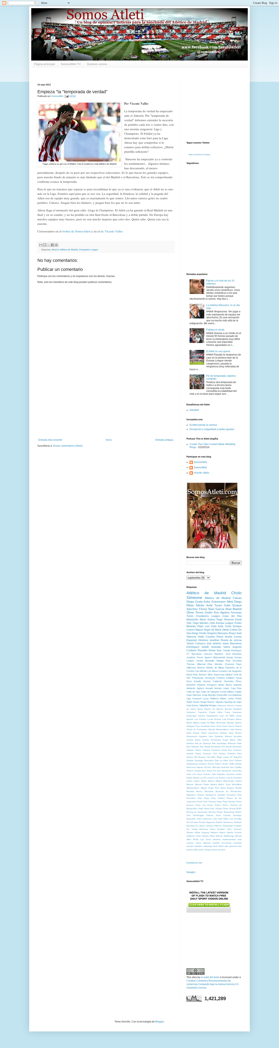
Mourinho (191, 685)
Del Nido (211, 757)
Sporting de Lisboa (195, 826)
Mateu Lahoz (227, 698)
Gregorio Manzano (217, 633)
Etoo (231, 760)
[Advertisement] (105, 404)
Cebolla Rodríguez (232, 650)
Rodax (220, 812)
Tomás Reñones (199, 829)
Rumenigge (198, 815)
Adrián (200, 605)
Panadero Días (234, 795)
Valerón (229, 832)
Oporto (238, 723)
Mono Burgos (227, 788)
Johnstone (226, 771)
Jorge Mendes (209, 695)
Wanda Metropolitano (218, 729)
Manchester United (232, 781)
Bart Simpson (192, 746)
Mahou (211, 781)
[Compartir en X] (49, 245)
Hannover (191, 767)
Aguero (208, 657)
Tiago (219, 619)
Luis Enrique (228, 719)
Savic (213, 726)
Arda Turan (214, 605)
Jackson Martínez (213, 654)
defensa (207, 843)
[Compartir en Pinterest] (56, 245)
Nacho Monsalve (204, 791)
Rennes (212, 812)
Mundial (190, 791)
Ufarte (197, 832)
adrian (221, 685)
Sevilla (228, 636)
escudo (189, 846)
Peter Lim (200, 805)
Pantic (238, 698)
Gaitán (238, 691)
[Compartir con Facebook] (52, 245)
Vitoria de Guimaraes (196, 729)
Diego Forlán (199, 633)
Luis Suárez (219, 778)
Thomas (190, 664)
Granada (216, 647)
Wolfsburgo (229, 836)
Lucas (206, 698)
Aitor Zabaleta (216, 736)
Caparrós (202, 712)
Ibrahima (225, 767)
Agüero (200, 688)
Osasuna (229, 664)
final (215, 846)
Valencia (191, 636)
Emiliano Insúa (234, 678)
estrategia (208, 846)
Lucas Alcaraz (214, 719)
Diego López (223, 757)
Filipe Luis (203, 626)
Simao (211, 650)
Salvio (226, 647)
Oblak (225, 629)
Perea (220, 636)
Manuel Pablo (202, 784)
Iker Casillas (236, 767)
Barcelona (236, 643)
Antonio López (221, 688)
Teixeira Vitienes (214, 826)
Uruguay (205, 832)
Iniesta (198, 771)
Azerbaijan (222, 743)
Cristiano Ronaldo (196, 650)
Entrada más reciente (50, 439)
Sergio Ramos (207, 702)
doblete (216, 843)
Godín (209, 612)
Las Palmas (200, 719)
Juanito (206, 774)
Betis (219, 650)
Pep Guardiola (203, 726)
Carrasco (237, 750)
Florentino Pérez (233, 681)
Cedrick (189, 753)
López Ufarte (200, 781)
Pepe (219, 801)
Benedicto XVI (218, 746)
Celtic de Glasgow (210, 691)
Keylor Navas (192, 778)
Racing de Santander (197, 812)
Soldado (238, 822)
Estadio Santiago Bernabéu (200, 760)
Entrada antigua (164, 439)
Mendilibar (237, 784)
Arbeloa (190, 743)
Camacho (215, 750)
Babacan (232, 743)
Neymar (230, 723)
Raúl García (216, 609)
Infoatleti (194, 410)
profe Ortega (205, 849)
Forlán (238, 623)
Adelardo (190, 688)
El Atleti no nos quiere (218, 351)
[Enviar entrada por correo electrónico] (66, 96)
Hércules (216, 767)
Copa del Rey (232, 616)
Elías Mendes (215, 664)
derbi (188, 733)
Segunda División (214, 822)
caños (198, 843)
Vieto (198, 836)
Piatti (200, 808)
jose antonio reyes (218, 643)
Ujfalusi (228, 674)
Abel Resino (235, 733)
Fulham (238, 760)
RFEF (239, 808)
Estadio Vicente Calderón (208, 681)
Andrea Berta (193, 740)
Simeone (229, 619)
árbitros (223, 733)
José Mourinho (233, 654)
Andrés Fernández (211, 740)
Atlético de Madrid (69, 249)
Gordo (225, 764)
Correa (238, 636)
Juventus (230, 774)
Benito (229, 746)
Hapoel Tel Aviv (203, 767)
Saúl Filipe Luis (225, 819)
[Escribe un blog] (45, 245)
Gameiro (203, 764)
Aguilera (203, 736)
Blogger (159, 1021)
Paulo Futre (202, 801)
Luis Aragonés (234, 671)
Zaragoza (212, 685)
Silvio (210, 674)
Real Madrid (233, 609)
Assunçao (210, 678)
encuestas (226, 843)
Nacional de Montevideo (228, 791)
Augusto (237, 647)
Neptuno (201, 685)
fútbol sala (223, 846)
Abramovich (192, 736)
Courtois (210, 636)
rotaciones (213, 733)
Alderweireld (219, 657)
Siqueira (219, 702)
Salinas (209, 815)
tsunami (221, 849)
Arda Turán (224, 626)
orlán (195, 849)
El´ (231, 757)
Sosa (219, 726)
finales (196, 733)
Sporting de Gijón (233, 702)
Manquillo (209, 660)
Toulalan (221, 829)
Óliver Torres (194, 612)
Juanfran (214, 640)
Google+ (191, 872)
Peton (210, 805)
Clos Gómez (219, 753)
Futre (227, 712)
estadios (198, 846)
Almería (55, 249)
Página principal (44, 64)
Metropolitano (192, 788)
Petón (225, 805)
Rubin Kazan (192, 702)
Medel (189, 723)
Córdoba (231, 753)
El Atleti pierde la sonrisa (203, 425)
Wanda (219, 836)
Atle (214, 743)
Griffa (231, 764)
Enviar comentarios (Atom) (68, 445)
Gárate (238, 764)
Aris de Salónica (203, 743)
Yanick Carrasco (195, 643)
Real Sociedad (234, 660)
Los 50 (203, 778)
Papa (206, 798)
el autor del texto (210, 977)
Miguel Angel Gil (201, 723)
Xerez (208, 839)
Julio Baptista (218, 774)
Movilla (238, 788)
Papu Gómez (218, 798)
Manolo (189, 784)
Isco (204, 771)
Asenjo (229, 657)
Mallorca (214, 698)
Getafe (205, 647)
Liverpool (196, 698)
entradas (237, 843)
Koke (207, 601)
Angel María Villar (232, 740)
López (189, 781)
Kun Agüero (222, 612)
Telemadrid (228, 826)
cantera (190, 843)
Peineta (212, 801)
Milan (212, 723)
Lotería (210, 778)
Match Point (224, 784)
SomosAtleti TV (71, 64)
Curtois (234, 629)
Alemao (228, 736)
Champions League (88, 249)
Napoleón (191, 795)
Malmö (219, 781)
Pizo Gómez (216, 808)
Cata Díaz (236, 688)
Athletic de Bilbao (215, 667)
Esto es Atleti (221, 760)
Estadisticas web (194, 863)
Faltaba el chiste (215, 329)
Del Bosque (200, 757)
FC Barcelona (194, 654)
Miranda (191, 626)
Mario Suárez (207, 619)
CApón (198, 750)
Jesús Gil (211, 771)
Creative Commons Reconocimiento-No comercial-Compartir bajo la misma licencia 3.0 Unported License (212, 984)
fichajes (213, 705)
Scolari (202, 822)
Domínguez (192, 647)
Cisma (212, 712)
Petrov (218, 805)
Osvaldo (221, 795)
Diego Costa (194, 601)
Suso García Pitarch (232, 726)
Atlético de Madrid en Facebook (199, 155)
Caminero (190, 712)
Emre (189, 681)
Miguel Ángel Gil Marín (208, 629)
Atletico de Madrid (218, 598)
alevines (217, 839)
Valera (222, 832)
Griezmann (218, 601)
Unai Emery (192, 705)
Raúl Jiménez (199, 674)
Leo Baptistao (235, 695)
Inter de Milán (227, 716)
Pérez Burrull (229, 808)
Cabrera (206, 750)
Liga (188, 698)
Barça (200, 709)
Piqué (207, 808)
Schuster (194, 822)
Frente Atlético (227, 691)
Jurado (199, 660)
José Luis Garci (194, 774)
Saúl (239, 633)
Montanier (221, 723)
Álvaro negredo (234, 685)
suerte (214, 849)
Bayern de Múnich (213, 709)
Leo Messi (213, 671)
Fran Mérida (201, 671)
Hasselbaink (212, 716)
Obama (200, 795)
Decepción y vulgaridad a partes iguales (212, 429)
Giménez (203, 640)
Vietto (201, 636)
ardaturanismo (229, 839)
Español (238, 757)
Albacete (222, 705)
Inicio (109, 439)
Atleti (230, 601)
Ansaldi (209, 688)
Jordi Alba (237, 771)
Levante (223, 671)
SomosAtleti (200, 462)
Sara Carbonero (204, 819)
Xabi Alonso (236, 729)
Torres (212, 829)
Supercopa (219, 674)
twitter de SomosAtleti (75, 231)
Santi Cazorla (223, 815)
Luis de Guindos (234, 778)
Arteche (230, 705)
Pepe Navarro (229, 801)
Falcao (237, 598)
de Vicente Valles (111, 231)
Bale (239, 743)
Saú (215, 819)
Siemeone (228, 822)
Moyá (189, 674)
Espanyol (191, 640)
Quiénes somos (97, 64)
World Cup (198, 839)
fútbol (203, 733)
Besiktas (238, 709)
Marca (239, 719)
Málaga (220, 660)
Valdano (214, 832)
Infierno (190, 771)
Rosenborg (229, 812)
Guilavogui (191, 716)
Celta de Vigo (193, 691)
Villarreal (201, 664)
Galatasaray (192, 764)
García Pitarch (214, 764)
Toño (229, 829)
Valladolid (203, 705)
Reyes (232, 633)
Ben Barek (205, 746)
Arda (214, 626)
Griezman (237, 712)
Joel (218, 771)
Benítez (228, 709)
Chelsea (221, 678)
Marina (214, 784)
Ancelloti (238, 736)
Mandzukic (192, 619)
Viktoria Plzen (208, 836)
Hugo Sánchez (193, 695)
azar (240, 839)
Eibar (220, 712)
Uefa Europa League (221, 623)
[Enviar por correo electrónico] (41, 245)
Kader (239, 774)
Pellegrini (190, 726)
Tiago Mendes (200, 623)
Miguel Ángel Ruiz (210, 788)
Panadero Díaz (194, 798)
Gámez (201, 716)
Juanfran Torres (194, 657)
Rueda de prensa (231, 640)
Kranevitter (222, 695)
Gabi (227, 605)
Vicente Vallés (201, 472)
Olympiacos (210, 795)
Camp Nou (226, 750)
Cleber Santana (203, 753)
